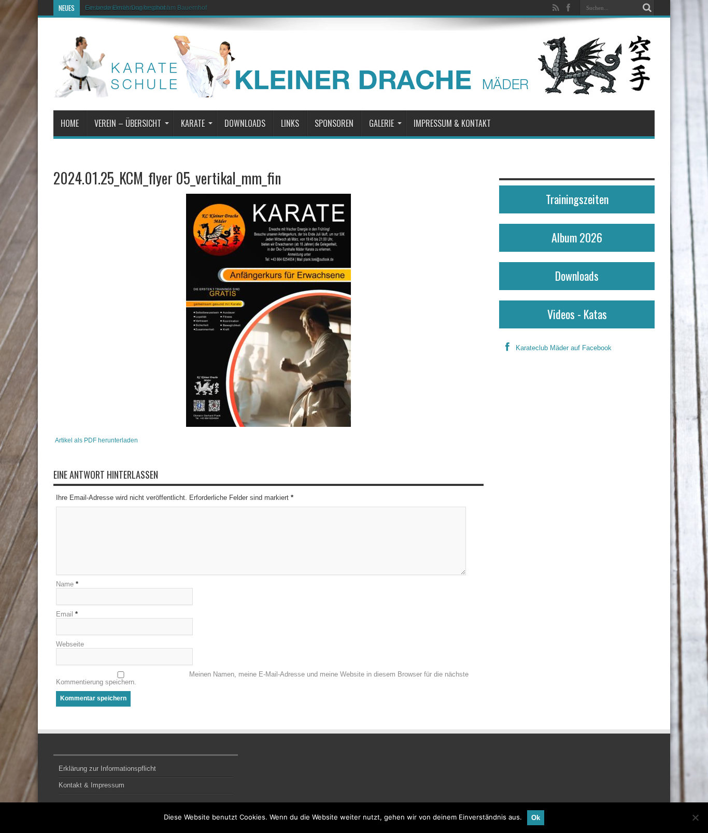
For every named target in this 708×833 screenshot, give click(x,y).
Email (64, 614)
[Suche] (647, 8)
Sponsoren (334, 123)
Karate (193, 123)
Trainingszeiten (577, 199)
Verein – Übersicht (127, 123)
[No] (695, 817)
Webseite (70, 644)
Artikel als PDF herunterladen (96, 440)
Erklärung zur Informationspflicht (107, 768)
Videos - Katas (577, 314)
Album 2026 (576, 237)
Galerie (381, 123)
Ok (535, 818)
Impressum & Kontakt (452, 123)
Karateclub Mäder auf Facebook (564, 348)
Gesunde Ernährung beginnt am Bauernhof (146, 7)
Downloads (244, 123)
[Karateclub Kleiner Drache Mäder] (354, 64)
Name (65, 584)
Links (290, 123)
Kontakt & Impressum (91, 785)
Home (70, 123)
